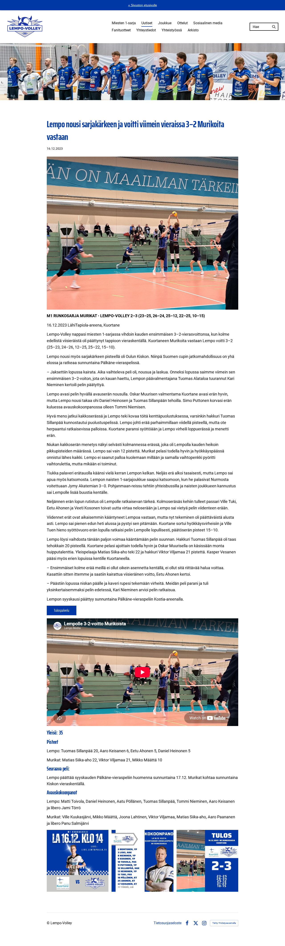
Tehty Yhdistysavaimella (224, 923)
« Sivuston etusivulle (142, 5)
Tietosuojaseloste (167, 923)
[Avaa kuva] (77, 861)
